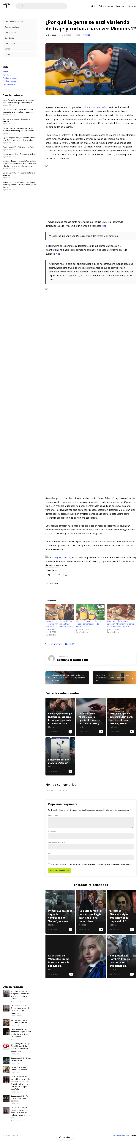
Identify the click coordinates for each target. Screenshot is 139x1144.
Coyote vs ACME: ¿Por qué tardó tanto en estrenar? (20, 1098)
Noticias (132, 6)
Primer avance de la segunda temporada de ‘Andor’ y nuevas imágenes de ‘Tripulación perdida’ (60, 912)
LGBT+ (7, 54)
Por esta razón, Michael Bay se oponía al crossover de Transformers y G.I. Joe (90, 717)
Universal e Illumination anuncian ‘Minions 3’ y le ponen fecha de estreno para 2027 (120, 624)
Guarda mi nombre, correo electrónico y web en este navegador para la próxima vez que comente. (91, 864)
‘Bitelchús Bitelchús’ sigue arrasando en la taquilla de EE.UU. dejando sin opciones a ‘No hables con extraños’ (121, 912)
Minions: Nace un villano (95, 107)
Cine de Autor (10, 32)
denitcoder (121, 1135)
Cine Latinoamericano (14, 21)
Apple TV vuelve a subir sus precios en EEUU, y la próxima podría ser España (18, 101)
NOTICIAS (70, 643)
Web (50, 853)
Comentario (53, 815)
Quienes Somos (106, 6)
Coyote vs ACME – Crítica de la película (18, 147)
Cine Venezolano (12, 27)
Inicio (93, 6)
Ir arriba (66, 1137)
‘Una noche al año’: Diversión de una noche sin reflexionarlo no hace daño (18, 110)
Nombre (52, 831)
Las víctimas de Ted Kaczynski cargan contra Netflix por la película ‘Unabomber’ (20, 129)
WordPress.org (9, 84)
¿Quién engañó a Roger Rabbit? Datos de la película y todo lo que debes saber (20, 138)
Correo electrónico (56, 842)
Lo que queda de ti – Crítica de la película (19, 154)
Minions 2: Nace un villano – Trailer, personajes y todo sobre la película (88, 624)
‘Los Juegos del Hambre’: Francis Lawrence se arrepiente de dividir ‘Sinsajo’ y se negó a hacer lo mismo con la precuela (121, 956)
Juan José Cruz (59, 557)
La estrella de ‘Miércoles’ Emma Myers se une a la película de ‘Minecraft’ (75, 956)
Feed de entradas (10, 78)
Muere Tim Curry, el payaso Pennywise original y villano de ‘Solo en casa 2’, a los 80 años (19, 184)
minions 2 (59, 643)
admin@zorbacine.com (72, 660)
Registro (6, 71)
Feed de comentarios (11, 81)
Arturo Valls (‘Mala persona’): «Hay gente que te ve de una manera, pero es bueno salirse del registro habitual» (121, 717)
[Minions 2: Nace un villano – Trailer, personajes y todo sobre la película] (90, 612)
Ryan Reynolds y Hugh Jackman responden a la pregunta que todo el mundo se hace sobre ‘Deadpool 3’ (60, 717)
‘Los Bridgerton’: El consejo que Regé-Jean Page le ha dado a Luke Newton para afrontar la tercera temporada (91, 912)
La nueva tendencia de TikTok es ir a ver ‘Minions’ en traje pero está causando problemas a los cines (59, 625)
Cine (51, 643)
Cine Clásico (10, 38)
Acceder (6, 75)
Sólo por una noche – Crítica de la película (19, 1021)
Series (7, 49)
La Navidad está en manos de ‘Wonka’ (60, 756)
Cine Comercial (11, 43)
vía (103, 225)
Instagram (120, 6)
